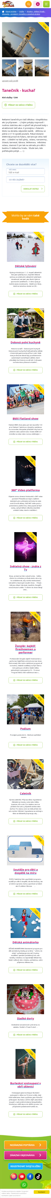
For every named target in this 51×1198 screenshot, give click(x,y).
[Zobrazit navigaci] (46, 4)
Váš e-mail (12, 170)
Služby (21, 11)
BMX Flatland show (25, 418)
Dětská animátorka (26, 942)
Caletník (25, 793)
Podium (25, 729)
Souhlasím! (41, 1192)
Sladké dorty (25, 1018)
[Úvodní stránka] (8, 4)
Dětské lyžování (25, 266)
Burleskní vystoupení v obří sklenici (25, 1084)
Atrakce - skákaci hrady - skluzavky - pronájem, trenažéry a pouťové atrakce (23, 12)
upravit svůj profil (10, 80)
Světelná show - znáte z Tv (25, 568)
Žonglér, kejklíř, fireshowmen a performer (25, 649)
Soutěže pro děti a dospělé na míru (25, 871)
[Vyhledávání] (28, 4)
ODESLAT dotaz (31, 188)
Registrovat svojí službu (25, 1166)
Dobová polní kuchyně (25, 342)
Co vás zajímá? (16, 179)
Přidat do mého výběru (20, 105)
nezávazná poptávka (22, 1145)
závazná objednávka (22, 1155)
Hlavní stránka (11, 11)
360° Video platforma (25, 490)
